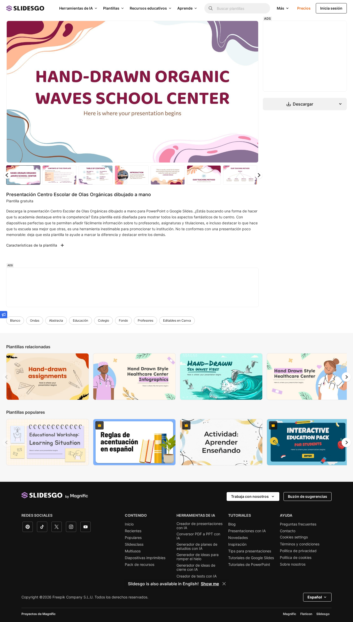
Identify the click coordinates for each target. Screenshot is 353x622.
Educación (80, 320)
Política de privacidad (298, 551)
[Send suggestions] (3, 314)
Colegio (103, 320)
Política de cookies (295, 558)
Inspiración (237, 544)
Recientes (133, 531)
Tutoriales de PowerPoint (249, 564)
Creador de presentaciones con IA (199, 526)
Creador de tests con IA (197, 576)
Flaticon (306, 614)
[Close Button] (224, 584)
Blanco (15, 320)
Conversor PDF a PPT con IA (198, 536)
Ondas (34, 320)
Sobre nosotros (292, 564)
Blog (232, 524)
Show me (210, 583)
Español (315, 597)
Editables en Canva (177, 320)
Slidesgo (322, 614)
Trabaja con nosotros (250, 496)
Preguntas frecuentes (298, 524)
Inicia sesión (331, 8)
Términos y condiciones (299, 544)
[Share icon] (249, 29)
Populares (133, 538)
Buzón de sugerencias (307, 496)
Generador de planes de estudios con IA (197, 546)
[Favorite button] (236, 29)
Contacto (287, 531)
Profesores (145, 320)
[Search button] (210, 8)
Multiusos (133, 551)
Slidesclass (134, 544)
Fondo (123, 320)
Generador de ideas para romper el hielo (198, 557)
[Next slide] (250, 92)
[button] (259, 175)
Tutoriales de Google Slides (251, 558)
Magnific (289, 614)
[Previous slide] (6, 377)
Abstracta (56, 320)
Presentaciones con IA (247, 531)
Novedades (238, 538)
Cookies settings (294, 537)
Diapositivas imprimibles (145, 558)
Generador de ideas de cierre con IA (196, 567)
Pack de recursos (139, 564)
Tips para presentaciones (249, 551)
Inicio (129, 524)
